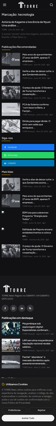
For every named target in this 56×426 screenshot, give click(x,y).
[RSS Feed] (30, 308)
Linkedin (12, 163)
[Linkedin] (21, 308)
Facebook (12, 147)
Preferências (14, 410)
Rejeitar (41, 410)
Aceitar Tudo (28, 418)
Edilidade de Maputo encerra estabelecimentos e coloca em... (37, 232)
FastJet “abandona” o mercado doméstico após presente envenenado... (36, 360)
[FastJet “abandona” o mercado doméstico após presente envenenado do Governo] (11, 361)
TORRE (4, 29)
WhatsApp (13, 155)
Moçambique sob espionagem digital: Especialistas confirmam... (36, 326)
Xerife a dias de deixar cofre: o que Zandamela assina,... (38, 73)
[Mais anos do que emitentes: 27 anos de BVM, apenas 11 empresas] (11, 59)
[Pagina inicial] (28, 4)
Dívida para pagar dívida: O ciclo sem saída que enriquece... (36, 124)
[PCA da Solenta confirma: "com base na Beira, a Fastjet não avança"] (11, 109)
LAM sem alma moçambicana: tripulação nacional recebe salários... (38, 343)
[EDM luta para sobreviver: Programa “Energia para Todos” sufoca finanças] (11, 217)
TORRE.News (27, 64)
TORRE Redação (28, 114)
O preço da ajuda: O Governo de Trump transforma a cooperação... (37, 90)
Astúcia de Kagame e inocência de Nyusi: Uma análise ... (26, 23)
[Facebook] (5, 308)
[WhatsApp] (13, 308)
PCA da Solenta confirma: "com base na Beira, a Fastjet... (35, 107)
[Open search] (51, 4)
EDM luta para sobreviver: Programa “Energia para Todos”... (35, 215)
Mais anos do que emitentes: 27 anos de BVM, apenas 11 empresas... (37, 57)
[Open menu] (4, 4)
